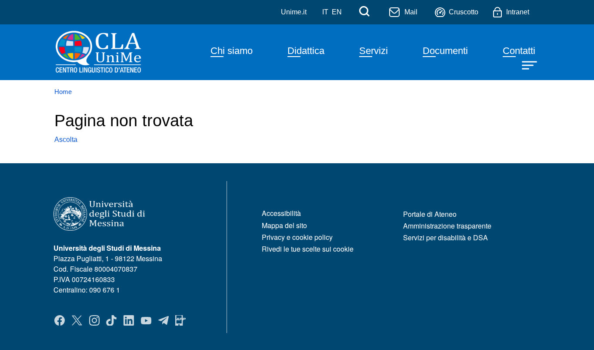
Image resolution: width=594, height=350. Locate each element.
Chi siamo (231, 50)
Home (63, 91)
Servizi (373, 50)
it (325, 12)
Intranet (517, 12)
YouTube (146, 320)
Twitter (77, 320)
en (337, 12)
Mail (410, 12)
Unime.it (294, 12)
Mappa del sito (284, 225)
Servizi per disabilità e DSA (445, 237)
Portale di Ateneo (430, 214)
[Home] (114, 52)
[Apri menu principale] (530, 64)
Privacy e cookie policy (297, 237)
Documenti (445, 50)
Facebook (59, 320)
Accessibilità (281, 213)
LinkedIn (128, 320)
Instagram (94, 320)
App (180, 320)
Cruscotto (463, 12)
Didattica (305, 50)
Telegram (163, 320)
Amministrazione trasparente (447, 226)
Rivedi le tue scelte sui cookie (308, 249)
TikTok (111, 320)
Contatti (519, 50)
